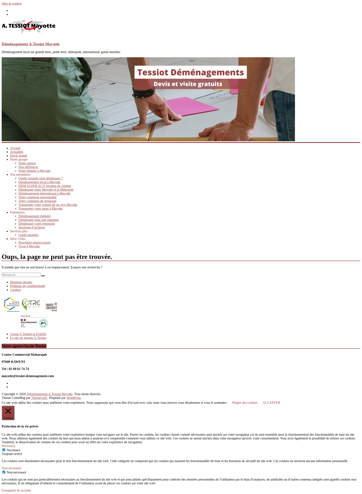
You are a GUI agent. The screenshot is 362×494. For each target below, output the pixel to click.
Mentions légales (21, 282)
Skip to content (12, 3)
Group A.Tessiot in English (28, 334)
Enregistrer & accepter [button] (16, 490)
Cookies (15, 289)
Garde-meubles (28, 235)
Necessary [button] (8, 446)
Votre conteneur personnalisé (37, 197)
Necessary (13, 450)
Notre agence (27, 163)
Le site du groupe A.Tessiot (28, 338)
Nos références (28, 167)
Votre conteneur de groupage (37, 201)
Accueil (15, 148)
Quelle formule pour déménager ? (40, 178)
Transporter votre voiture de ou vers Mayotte (47, 204)
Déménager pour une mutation (38, 220)
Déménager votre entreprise (36, 223)
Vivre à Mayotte (29, 246)
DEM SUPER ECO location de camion (44, 186)
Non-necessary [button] (11, 468)
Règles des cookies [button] (244, 402)
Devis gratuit (18, 155)
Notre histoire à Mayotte (34, 171)
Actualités (16, 152)
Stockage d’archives (31, 227)
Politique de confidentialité (27, 286)
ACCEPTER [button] (271, 402)
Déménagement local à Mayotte (39, 182)
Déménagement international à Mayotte (44, 193)
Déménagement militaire (34, 216)
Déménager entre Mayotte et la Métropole (46, 189)
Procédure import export (34, 242)
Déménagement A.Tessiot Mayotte (30, 44)
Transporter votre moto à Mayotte (40, 208)
